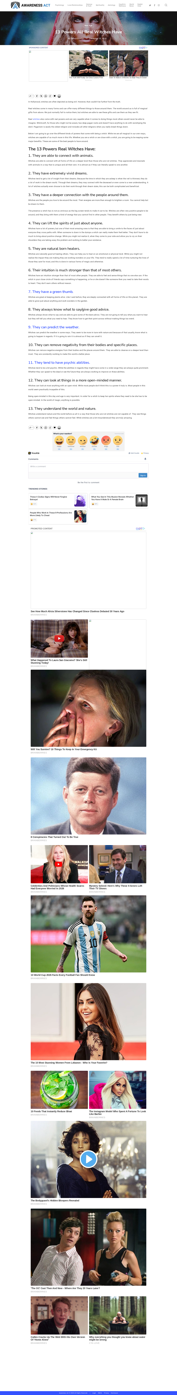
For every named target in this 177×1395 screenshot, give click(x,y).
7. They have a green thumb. (50, 291)
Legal (94, 1393)
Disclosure (114, 1393)
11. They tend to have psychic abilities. (59, 362)
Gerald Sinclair (77, 38)
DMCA (100, 1393)
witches (36, 119)
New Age (88, 25)
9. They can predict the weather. (53, 327)
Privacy (107, 1393)
